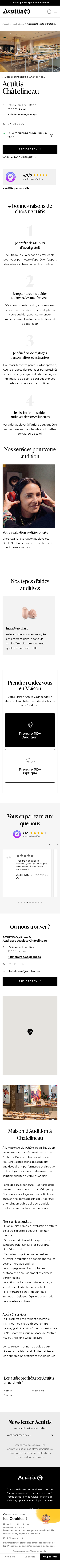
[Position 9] (41, 902)
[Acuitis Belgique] (12, 11)
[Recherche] (55, 12)
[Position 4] (27, 902)
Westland (38, 1391)
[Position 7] (35, 902)
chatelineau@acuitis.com (24, 971)
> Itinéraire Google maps (22, 114)
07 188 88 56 (16, 123)
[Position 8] (38, 902)
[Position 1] (18, 902)
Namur (8, 1391)
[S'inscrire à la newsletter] (52, 1435)
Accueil (6, 24)
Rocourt (9, 1395)
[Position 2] (21, 902)
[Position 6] (33, 902)
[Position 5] (30, 902)
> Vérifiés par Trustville (16, 188)
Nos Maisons (18, 24)
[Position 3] (24, 902)
